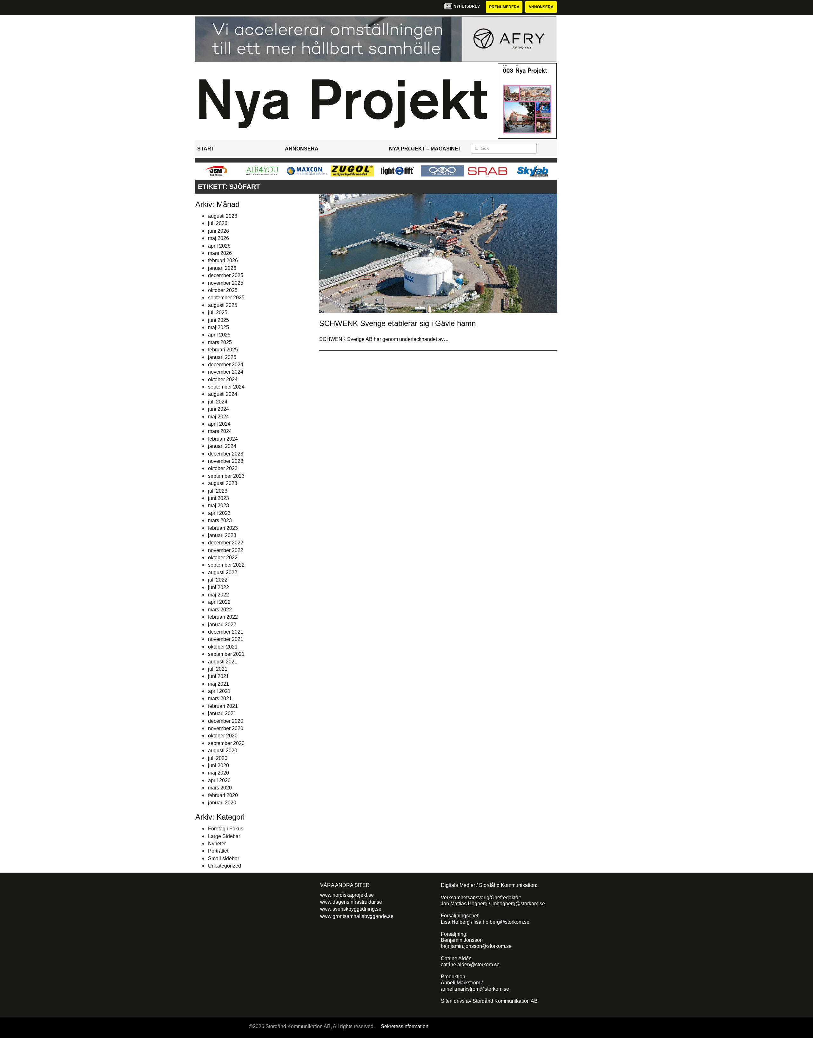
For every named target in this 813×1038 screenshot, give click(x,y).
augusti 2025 (222, 305)
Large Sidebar (224, 836)
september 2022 (226, 565)
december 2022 (225, 542)
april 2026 (219, 246)
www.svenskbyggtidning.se (350, 909)
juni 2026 (218, 231)
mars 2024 (220, 431)
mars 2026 (220, 253)
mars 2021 (220, 698)
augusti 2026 (222, 216)
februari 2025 (223, 349)
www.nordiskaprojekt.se (347, 895)
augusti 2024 (222, 394)
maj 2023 (218, 505)
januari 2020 (222, 802)
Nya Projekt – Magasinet (425, 148)
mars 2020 (220, 787)
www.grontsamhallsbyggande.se (356, 916)
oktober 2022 (223, 557)
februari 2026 (223, 260)
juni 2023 (218, 498)
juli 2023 (217, 491)
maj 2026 (218, 238)
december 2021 (225, 632)
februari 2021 (223, 706)
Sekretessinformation (404, 1026)
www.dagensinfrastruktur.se (351, 902)
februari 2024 (223, 439)
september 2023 (226, 476)
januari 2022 (222, 624)
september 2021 (226, 654)
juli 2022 (217, 579)
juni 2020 (218, 765)
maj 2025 (218, 327)
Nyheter (217, 843)
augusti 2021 (222, 661)
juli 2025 (217, 312)
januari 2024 (222, 446)
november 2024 (225, 372)
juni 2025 (218, 320)
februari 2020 (223, 795)
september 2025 (226, 297)
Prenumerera (504, 7)
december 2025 (225, 275)
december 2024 (225, 364)
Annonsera (541, 7)
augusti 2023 (222, 483)
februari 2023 (223, 528)
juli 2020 (217, 758)
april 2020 (219, 780)
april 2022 (219, 602)
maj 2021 (218, 684)
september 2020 (226, 743)
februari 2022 (223, 617)
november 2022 (225, 550)
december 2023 (225, 453)
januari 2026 (222, 268)
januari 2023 (222, 535)
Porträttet (218, 851)
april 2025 (219, 334)
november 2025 (225, 283)
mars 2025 (220, 342)
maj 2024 (218, 416)
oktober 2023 (223, 468)
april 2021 (219, 691)
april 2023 (219, 513)
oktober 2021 (223, 646)
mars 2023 (220, 520)
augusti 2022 (222, 572)
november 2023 (225, 461)
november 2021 (225, 639)
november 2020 (225, 728)
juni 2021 (218, 676)
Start (205, 148)
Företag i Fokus (225, 828)
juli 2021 (217, 669)
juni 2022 (218, 587)
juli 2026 (217, 223)
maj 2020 (218, 772)
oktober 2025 (223, 290)
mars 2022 (220, 609)
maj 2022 (218, 594)
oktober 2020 (223, 735)
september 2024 (226, 386)
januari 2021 (222, 713)
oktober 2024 (223, 379)
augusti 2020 (222, 750)
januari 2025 (222, 357)
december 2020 (225, 721)
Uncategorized (224, 865)
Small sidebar (223, 858)
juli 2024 (217, 401)
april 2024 (219, 424)
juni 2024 (218, 409)
